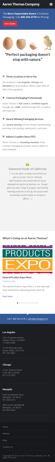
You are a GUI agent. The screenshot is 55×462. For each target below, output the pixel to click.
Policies (6, 433)
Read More (8, 296)
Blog (5, 440)
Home (5, 426)
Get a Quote (10, 23)
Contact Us (8, 447)
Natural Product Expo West (17, 277)
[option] (27, 181)
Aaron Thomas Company (21, 4)
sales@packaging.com (38, 318)
